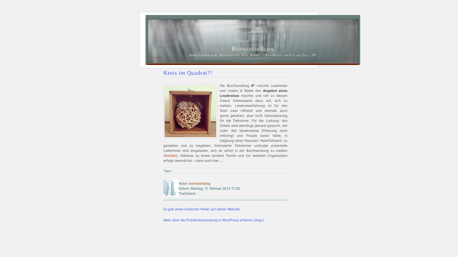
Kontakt (171, 155)
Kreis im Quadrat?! (187, 73)
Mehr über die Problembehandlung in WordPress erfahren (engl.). (214, 220)
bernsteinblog (199, 183)
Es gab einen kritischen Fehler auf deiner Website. (202, 209)
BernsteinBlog (253, 48)
